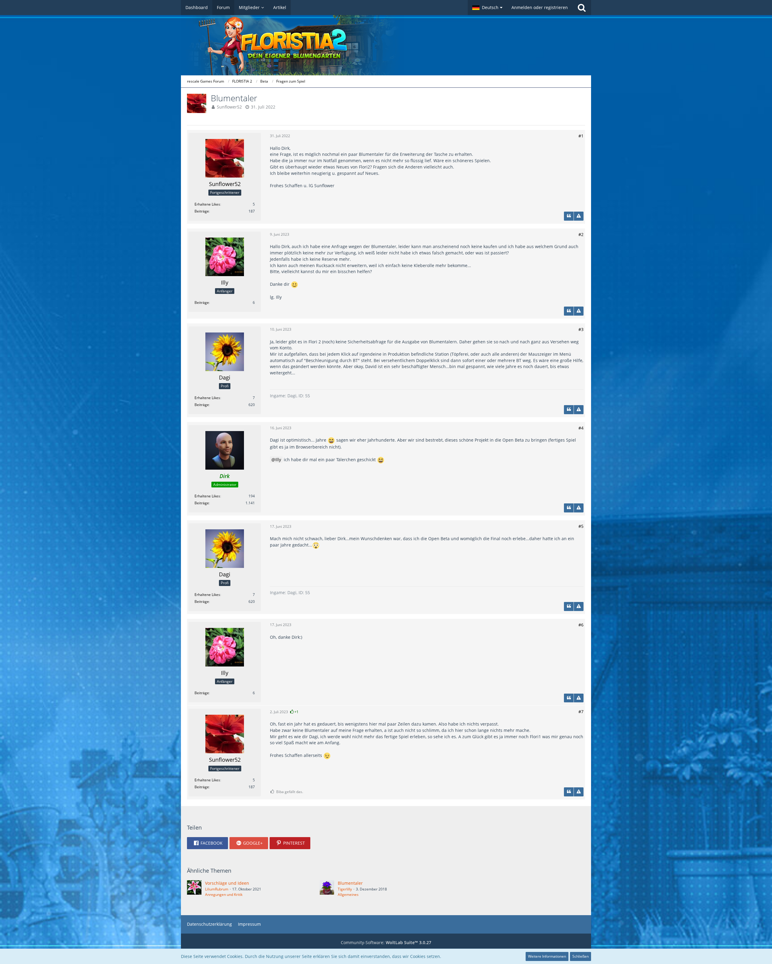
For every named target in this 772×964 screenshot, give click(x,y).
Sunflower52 (229, 107)
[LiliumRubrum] (194, 888)
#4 (581, 428)
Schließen (580, 956)
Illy (278, 459)
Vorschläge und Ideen (227, 883)
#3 (581, 329)
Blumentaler (350, 883)
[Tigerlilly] (327, 888)
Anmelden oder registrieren (539, 7)
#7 (581, 711)
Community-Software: (386, 942)
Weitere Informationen (547, 956)
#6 (581, 625)
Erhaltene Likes (207, 204)
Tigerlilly (345, 889)
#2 (581, 234)
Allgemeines (348, 894)
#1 (581, 136)
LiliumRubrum (216, 889)
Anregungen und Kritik (223, 894)
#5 (581, 526)
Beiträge (202, 211)
